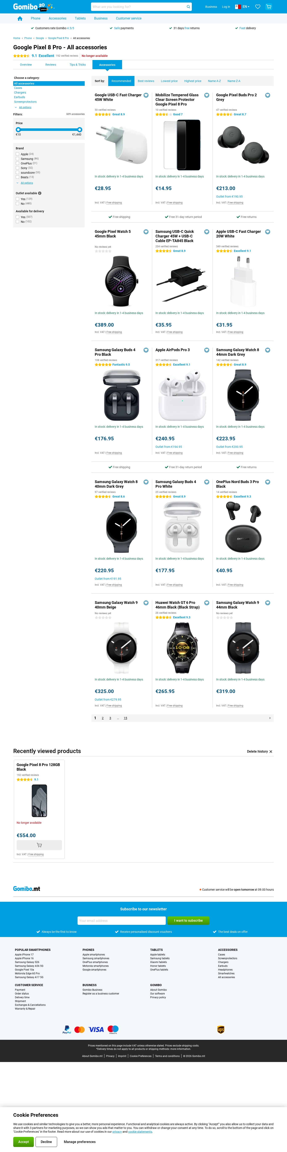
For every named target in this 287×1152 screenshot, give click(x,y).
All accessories (81, 38)
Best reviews (146, 81)
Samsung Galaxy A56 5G (29, 965)
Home (16, 38)
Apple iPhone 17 (24, 954)
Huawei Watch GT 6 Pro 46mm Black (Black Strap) (177, 604)
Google (40, 38)
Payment (20, 989)
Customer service (128, 18)
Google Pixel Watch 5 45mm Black (113, 233)
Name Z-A (234, 81)
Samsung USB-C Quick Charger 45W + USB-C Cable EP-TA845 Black (174, 236)
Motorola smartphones (96, 965)
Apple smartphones (94, 954)
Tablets (80, 18)
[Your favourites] (258, 7)
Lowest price (169, 81)
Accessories (57, 18)
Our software (157, 993)
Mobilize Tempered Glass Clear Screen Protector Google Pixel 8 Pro (177, 99)
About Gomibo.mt (92, 1056)
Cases (221, 954)
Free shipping (114, 202)
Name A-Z (214, 81)
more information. (180, 1049)
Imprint (122, 1056)
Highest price (192, 81)
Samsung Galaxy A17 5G (29, 977)
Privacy (110, 1056)
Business (101, 18)
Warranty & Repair (25, 1008)
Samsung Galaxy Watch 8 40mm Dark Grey (116, 484)
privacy (117, 1131)
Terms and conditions (167, 1056)
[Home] (20, 18)
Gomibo (156, 985)
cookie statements (140, 1131)
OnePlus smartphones (95, 962)
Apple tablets (157, 954)
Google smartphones (94, 969)
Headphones (225, 969)
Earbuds (223, 965)
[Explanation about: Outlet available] (39, 193)
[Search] (188, 6)
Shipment (20, 1001)
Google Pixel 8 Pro (58, 38)
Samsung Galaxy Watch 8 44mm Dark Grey (237, 352)
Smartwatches (226, 973)
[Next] (270, 718)
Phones (88, 949)
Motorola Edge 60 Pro (27, 973)
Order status (22, 993)
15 (125, 718)
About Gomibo (158, 989)
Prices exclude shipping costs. (182, 1045)
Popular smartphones (33, 949)
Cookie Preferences (140, 1056)
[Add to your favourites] (146, 95)
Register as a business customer (101, 993)
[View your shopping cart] (269, 7)
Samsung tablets (160, 958)
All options (25, 107)
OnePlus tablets (159, 969)
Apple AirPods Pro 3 (172, 350)
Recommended (121, 81)
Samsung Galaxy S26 (27, 962)
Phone (35, 18)
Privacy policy (158, 997)
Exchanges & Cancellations (30, 1004)
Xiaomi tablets (158, 962)
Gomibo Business (92, 989)
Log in (226, 6)
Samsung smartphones (96, 958)
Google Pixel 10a (24, 969)
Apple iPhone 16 (24, 958)
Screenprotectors (227, 958)
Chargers (223, 962)
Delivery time (22, 997)
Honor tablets (158, 965)
